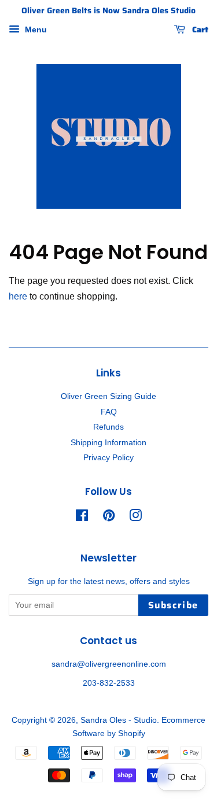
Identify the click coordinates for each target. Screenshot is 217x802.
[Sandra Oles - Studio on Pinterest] (108, 517)
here (18, 296)
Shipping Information (108, 442)
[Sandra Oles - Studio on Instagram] (135, 517)
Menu (35, 29)
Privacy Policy (108, 457)
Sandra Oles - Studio (118, 720)
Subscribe (173, 605)
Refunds (108, 427)
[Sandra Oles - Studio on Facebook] (82, 517)
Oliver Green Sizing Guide (108, 396)
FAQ (109, 412)
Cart (199, 29)
